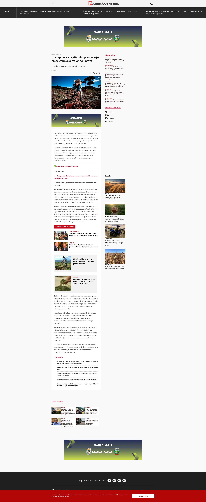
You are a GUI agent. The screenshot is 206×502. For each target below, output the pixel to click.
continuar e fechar (143, 496)
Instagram (111, 115)
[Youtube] (124, 480)
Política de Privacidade (63, 496)
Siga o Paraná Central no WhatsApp (67, 166)
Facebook (111, 112)
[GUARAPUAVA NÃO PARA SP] (103, 46)
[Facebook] (109, 480)
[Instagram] (114, 480)
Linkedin (110, 118)
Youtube (110, 122)
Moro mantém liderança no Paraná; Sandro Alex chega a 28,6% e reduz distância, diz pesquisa (115, 85)
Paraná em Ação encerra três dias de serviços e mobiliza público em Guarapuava (115, 101)
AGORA (7, 11)
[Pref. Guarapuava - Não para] (76, 126)
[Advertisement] (115, 148)
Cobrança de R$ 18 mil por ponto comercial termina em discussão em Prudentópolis (114, 68)
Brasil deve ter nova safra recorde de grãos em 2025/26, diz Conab (77, 379)
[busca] (151, 4)
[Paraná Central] (104, 3)
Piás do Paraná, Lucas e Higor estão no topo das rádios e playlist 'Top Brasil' (115, 61)
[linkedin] (119, 480)
